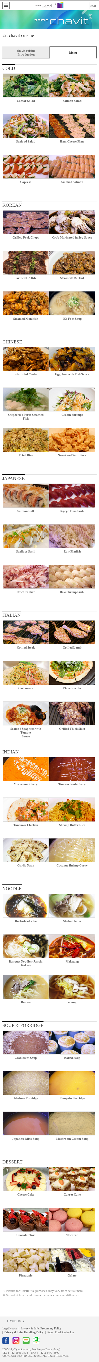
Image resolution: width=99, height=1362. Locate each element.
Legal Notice (9, 1328)
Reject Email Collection (60, 1332)
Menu (73, 52)
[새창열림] (5, 1340)
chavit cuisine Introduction (26, 52)
